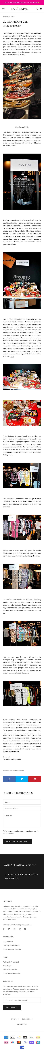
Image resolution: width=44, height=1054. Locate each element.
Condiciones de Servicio (12, 949)
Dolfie (26, 127)
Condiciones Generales (11, 973)
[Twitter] (9, 928)
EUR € (14, 1019)
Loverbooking (12, 223)
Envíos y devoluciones (11, 945)
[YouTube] (25, 928)
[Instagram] (14, 928)
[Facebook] (3, 928)
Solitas (5, 551)
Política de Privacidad (11, 962)
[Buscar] (37, 8)
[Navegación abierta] (3, 8)
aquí (12, 356)
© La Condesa (22, 1024)
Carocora (6, 499)
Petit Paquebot (16, 319)
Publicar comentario (17, 841)
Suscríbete (11, 1007)
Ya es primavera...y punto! (20, 865)
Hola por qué (9, 657)
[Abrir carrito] (41, 8)
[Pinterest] (20, 928)
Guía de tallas (8, 942)
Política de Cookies (10, 970)
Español (26, 1019)
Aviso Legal (7, 966)
